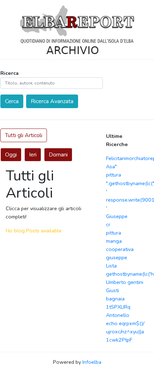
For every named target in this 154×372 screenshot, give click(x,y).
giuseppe (116, 257)
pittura (113, 174)
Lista (111, 265)
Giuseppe (116, 216)
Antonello (117, 315)
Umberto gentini (124, 282)
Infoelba (91, 362)
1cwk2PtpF (119, 339)
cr (108, 224)
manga (114, 241)
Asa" (111, 166)
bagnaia (115, 298)
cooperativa (120, 249)
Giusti (112, 290)
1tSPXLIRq (118, 306)
